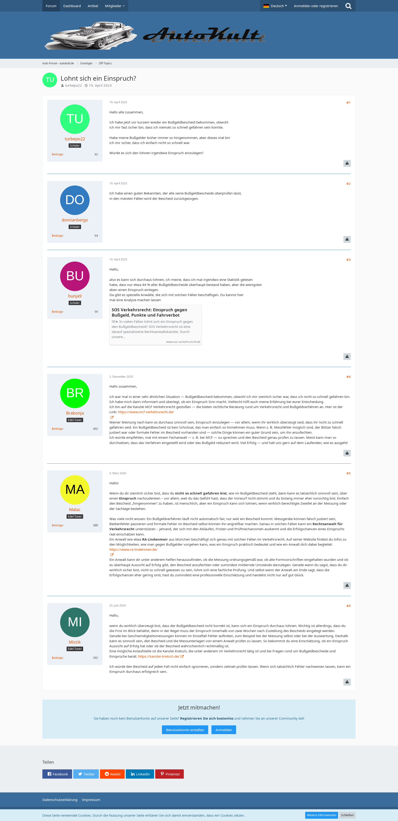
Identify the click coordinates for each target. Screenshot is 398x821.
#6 (348, 605)
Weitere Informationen (321, 815)
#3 (348, 259)
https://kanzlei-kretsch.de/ (159, 656)
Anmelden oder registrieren (316, 5)
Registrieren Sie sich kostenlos (206, 718)
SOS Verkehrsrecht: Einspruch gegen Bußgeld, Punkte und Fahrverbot (149, 312)
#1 (348, 102)
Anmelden (224, 729)
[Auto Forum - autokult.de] (199, 35)
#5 (348, 473)
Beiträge (57, 154)
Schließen (347, 815)
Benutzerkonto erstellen (185, 729)
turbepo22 (73, 85)
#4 (348, 376)
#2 (348, 183)
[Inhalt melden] (347, 163)
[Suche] (348, 6)
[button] (275, 6)
